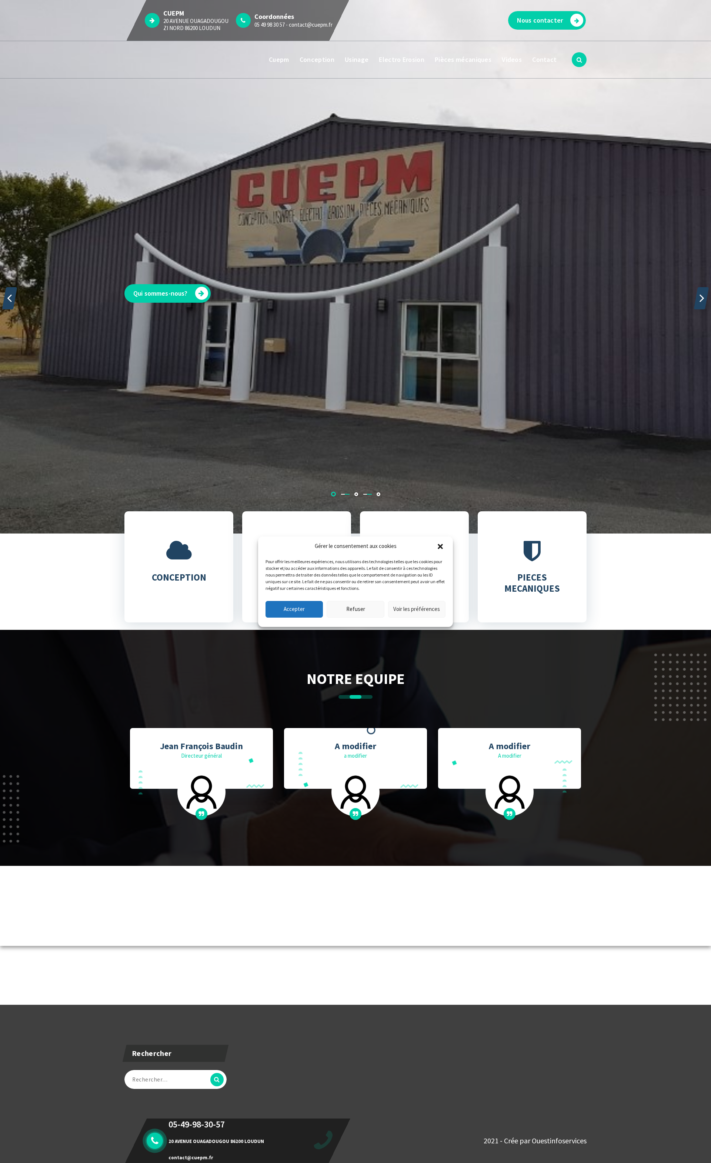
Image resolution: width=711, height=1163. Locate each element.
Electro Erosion (401, 59)
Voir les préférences (416, 608)
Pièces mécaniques (463, 59)
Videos (512, 59)
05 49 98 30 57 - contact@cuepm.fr (293, 24)
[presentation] (9, 298)
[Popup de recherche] (579, 59)
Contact (544, 59)
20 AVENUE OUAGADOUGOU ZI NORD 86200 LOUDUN (195, 24)
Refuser (355, 608)
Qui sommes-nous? (160, 293)
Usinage (356, 59)
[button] (441, 546)
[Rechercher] (217, 1079)
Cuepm (279, 59)
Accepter (294, 608)
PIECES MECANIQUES (532, 582)
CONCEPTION (179, 577)
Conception (317, 59)
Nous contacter (540, 20)
